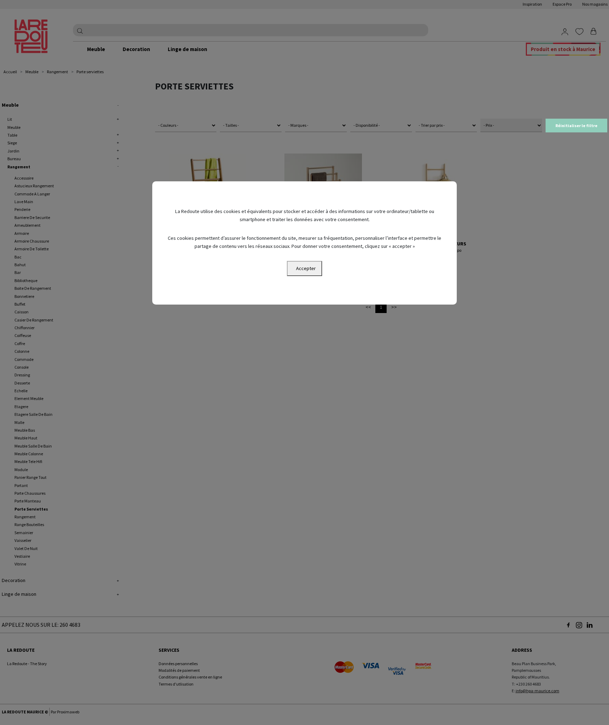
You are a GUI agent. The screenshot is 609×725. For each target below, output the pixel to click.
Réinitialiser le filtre (576, 125)
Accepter (306, 268)
